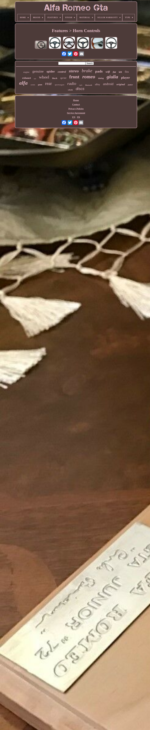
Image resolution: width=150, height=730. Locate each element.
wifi (108, 71)
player (125, 77)
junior (130, 85)
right (80, 85)
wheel (44, 77)
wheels (70, 90)
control (62, 71)
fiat (114, 72)
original (120, 84)
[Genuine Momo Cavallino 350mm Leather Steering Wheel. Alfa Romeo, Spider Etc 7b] (83, 43)
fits (127, 71)
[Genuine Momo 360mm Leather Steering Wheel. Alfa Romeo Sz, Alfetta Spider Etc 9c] (55, 43)
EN (73, 117)
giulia (112, 76)
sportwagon (59, 85)
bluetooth (88, 85)
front (74, 76)
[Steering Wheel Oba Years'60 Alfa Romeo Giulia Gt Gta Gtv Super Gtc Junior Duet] (41, 45)
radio (71, 83)
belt (35, 79)
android (108, 84)
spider (51, 71)
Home (76, 100)
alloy (97, 84)
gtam (40, 85)
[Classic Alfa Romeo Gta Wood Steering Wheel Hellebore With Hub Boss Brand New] (97, 43)
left (120, 72)
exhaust (26, 77)
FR (78, 117)
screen (33, 85)
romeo (88, 76)
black (54, 78)
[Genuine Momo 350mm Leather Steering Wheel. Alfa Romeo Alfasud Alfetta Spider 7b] (111, 43)
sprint (63, 78)
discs (80, 89)
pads (99, 71)
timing (101, 78)
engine (26, 72)
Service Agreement (76, 113)
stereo (74, 71)
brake (87, 70)
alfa (23, 83)
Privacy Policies (76, 109)
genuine (38, 71)
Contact (76, 104)
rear (48, 83)
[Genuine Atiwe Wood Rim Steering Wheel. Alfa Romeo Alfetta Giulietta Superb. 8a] (69, 43)
